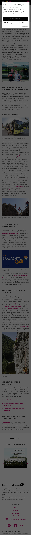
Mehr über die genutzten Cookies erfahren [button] (15, 23)
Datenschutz (25, 26)
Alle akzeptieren (15, 19)
